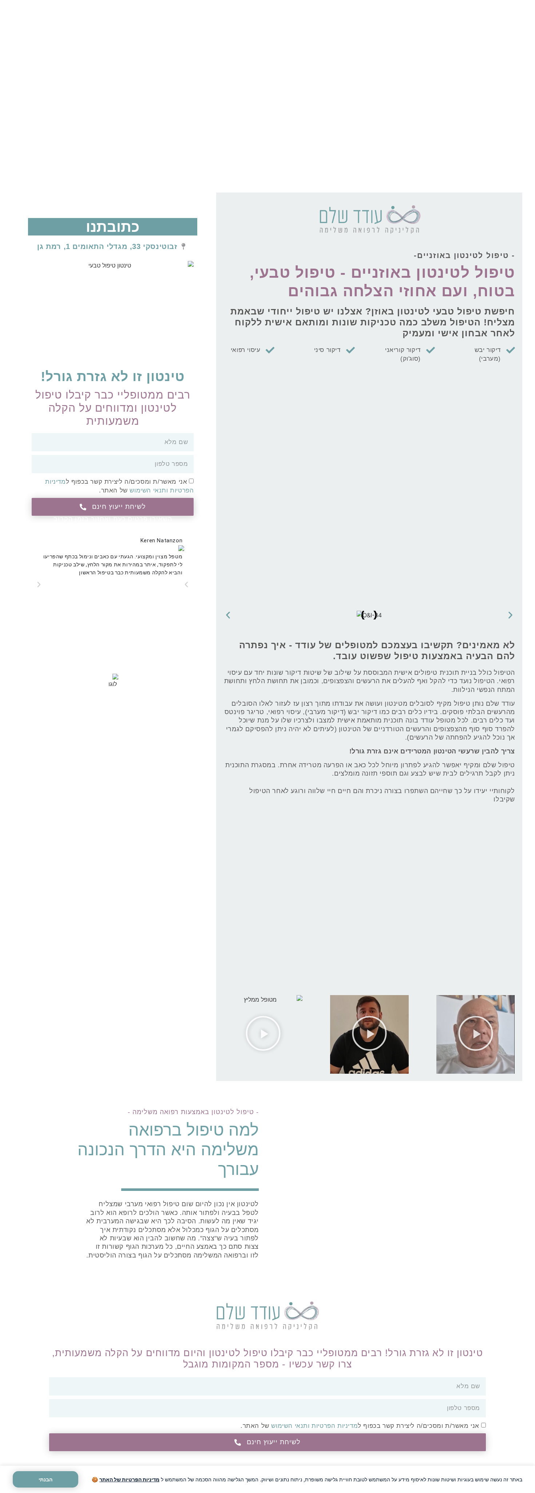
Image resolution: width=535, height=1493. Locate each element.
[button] (228, 615)
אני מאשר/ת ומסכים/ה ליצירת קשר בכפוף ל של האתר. (360, 1425)
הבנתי (45, 1479)
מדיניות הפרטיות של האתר (129, 1479)
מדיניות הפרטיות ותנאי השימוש (314, 1425)
